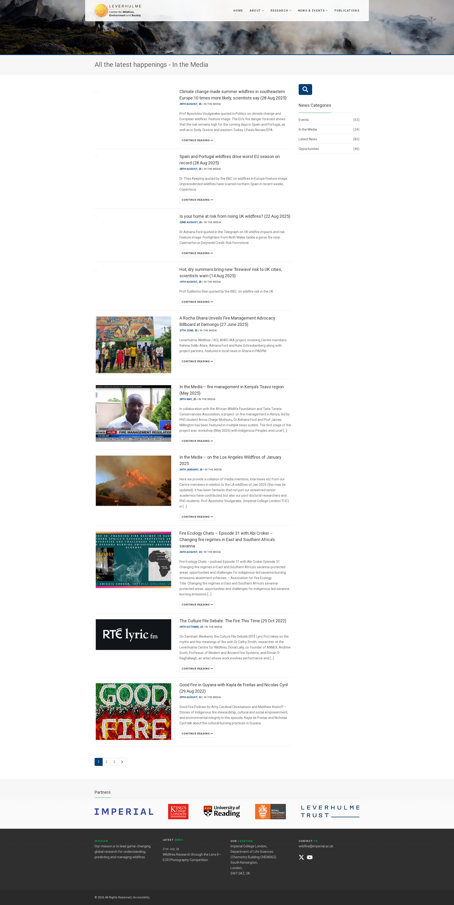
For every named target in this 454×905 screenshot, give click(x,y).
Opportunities (309, 149)
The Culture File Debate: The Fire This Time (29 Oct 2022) (232, 620)
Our (242, 841)
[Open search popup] (305, 89)
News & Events (311, 10)
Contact (308, 841)
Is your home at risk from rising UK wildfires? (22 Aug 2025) (234, 216)
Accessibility (141, 897)
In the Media (212, 104)
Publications (346, 10)
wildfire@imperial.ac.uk (316, 846)
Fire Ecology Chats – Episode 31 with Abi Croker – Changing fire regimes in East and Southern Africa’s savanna (227, 539)
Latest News (308, 139)
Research (279, 10)
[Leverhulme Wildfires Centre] (118, 10)
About (255, 10)
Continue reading (196, 140)
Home (238, 10)
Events (304, 120)
